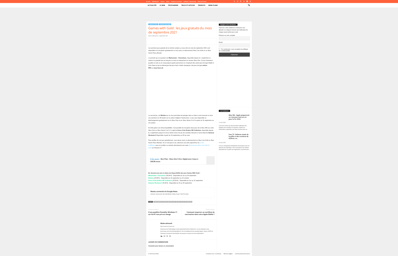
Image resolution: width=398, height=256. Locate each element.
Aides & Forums (202, 1)
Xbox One (189, 201)
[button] (249, 5)
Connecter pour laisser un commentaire (161, 246)
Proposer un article (176, 1)
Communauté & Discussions (242, 253)
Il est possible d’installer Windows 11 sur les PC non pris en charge (162, 213)
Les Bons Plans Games (165, 24)
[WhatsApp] (165, 41)
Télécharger (173, 5)
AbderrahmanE (166, 223)
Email (220, 42)
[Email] (169, 41)
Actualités (152, 5)
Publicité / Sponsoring (190, 1)
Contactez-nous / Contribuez (213, 253)
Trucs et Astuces (188, 5)
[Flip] (179, 41)
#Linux (162, 1)
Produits (201, 5)
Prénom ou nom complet (227, 35)
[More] (184, 41)
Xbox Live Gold (181, 201)
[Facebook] (234, 1)
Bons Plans (213, 5)
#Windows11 (155, 1)
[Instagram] (237, 1)
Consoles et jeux (153, 24)
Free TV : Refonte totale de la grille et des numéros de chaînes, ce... (239, 136)
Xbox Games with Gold (170, 201)
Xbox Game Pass (158, 201)
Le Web (162, 5)
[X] (250, 1)
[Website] (170, 236)
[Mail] (164, 236)
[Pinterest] (241, 1)
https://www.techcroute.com (167, 226)
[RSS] (244, 1)
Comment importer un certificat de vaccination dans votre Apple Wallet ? (200, 213)
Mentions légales (228, 253)
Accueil (148, 1)
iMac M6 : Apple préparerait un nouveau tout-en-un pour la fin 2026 (239, 117)
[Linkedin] (161, 236)
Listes (167, 1)
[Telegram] (247, 1)
